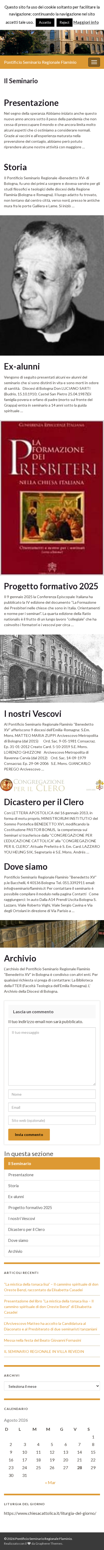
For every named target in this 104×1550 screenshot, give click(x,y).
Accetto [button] (45, 22)
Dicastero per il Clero (44, 802)
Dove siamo (25, 866)
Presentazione (31, 103)
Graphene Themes (48, 1543)
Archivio (20, 958)
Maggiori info (86, 22)
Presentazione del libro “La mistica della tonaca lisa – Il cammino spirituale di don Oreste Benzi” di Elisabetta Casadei (49, 1306)
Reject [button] (64, 22)
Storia (15, 167)
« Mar (50, 1482)
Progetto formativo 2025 (51, 586)
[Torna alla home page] (52, 33)
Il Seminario (19, 1163)
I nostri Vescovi (33, 714)
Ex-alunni (22, 366)
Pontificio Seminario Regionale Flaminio (40, 62)
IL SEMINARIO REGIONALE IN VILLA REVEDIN (44, 1351)
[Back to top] (92, 1538)
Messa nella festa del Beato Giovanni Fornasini (42, 1340)
